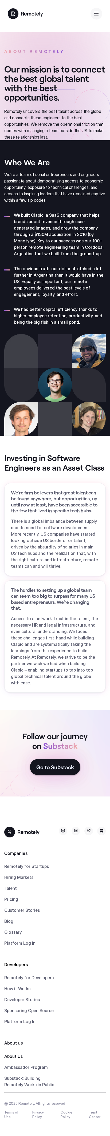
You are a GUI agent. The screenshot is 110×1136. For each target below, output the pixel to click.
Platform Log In (20, 943)
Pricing (11, 899)
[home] (25, 13)
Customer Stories (22, 910)
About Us (13, 1056)
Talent (10, 888)
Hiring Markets (18, 877)
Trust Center (94, 1114)
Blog (8, 921)
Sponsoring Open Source (29, 1010)
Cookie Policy (66, 1114)
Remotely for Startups (26, 866)
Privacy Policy (38, 1114)
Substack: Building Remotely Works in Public (29, 1081)
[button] (96, 14)
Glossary (13, 932)
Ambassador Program (26, 1067)
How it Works (17, 988)
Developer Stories (22, 999)
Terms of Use (11, 1114)
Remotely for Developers (29, 977)
